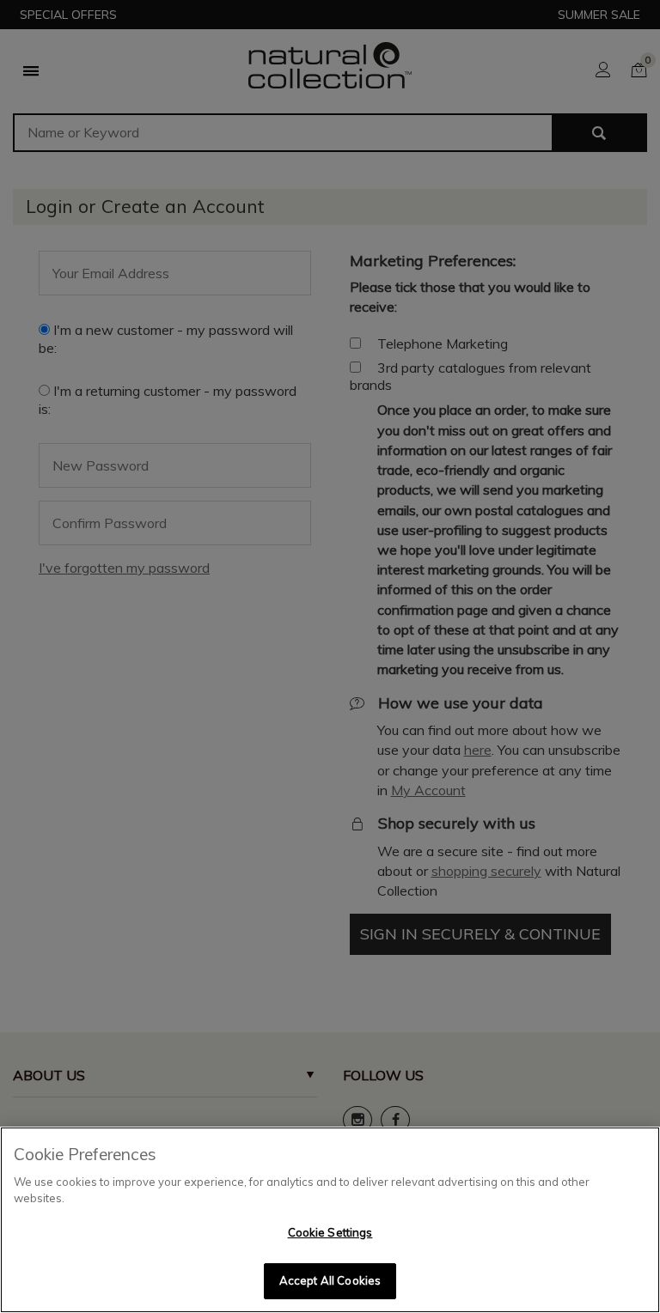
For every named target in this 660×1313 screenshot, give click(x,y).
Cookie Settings (330, 1232)
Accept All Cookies (330, 1280)
